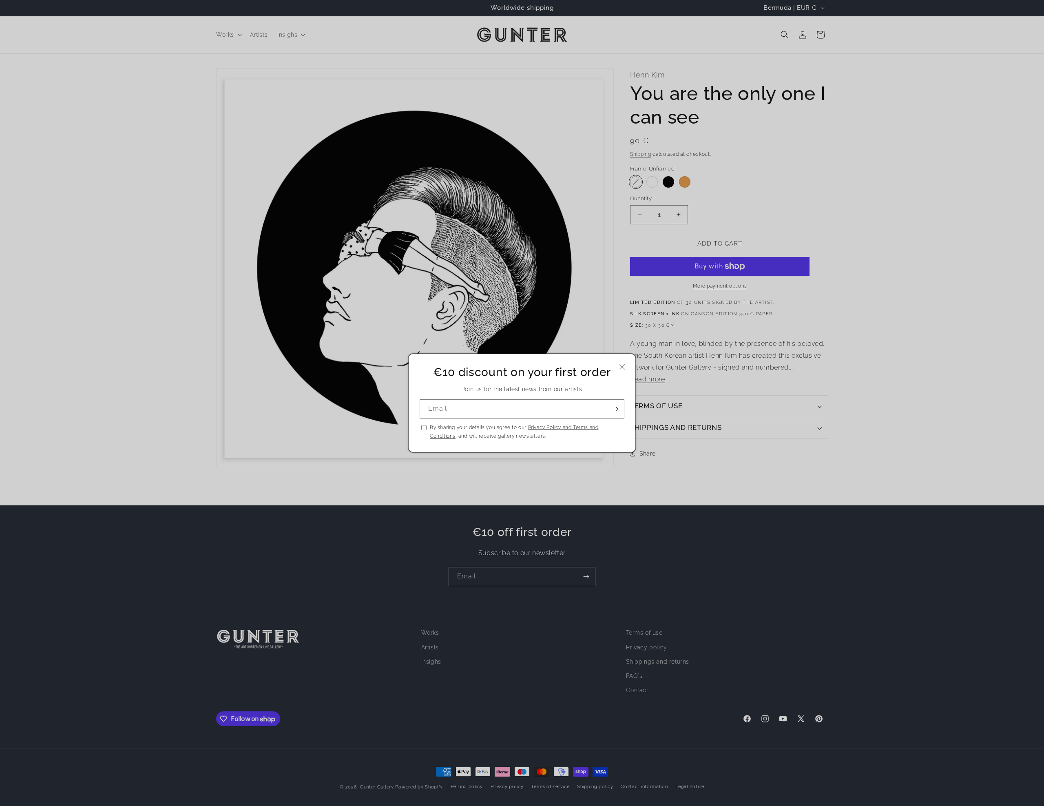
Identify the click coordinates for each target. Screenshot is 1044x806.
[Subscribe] (615, 408)
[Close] (622, 366)
